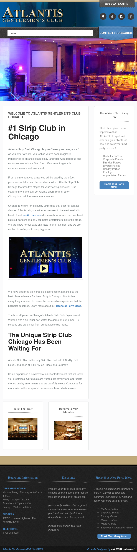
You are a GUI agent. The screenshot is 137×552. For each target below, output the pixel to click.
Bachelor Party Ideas (68, 305)
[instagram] (121, 16)
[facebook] (131, 16)
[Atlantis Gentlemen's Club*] (33, 26)
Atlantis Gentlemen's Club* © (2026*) (23, 549)
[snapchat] (103, 16)
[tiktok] (112, 16)
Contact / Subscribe (116, 33)
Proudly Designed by (110, 549)
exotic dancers (32, 215)
